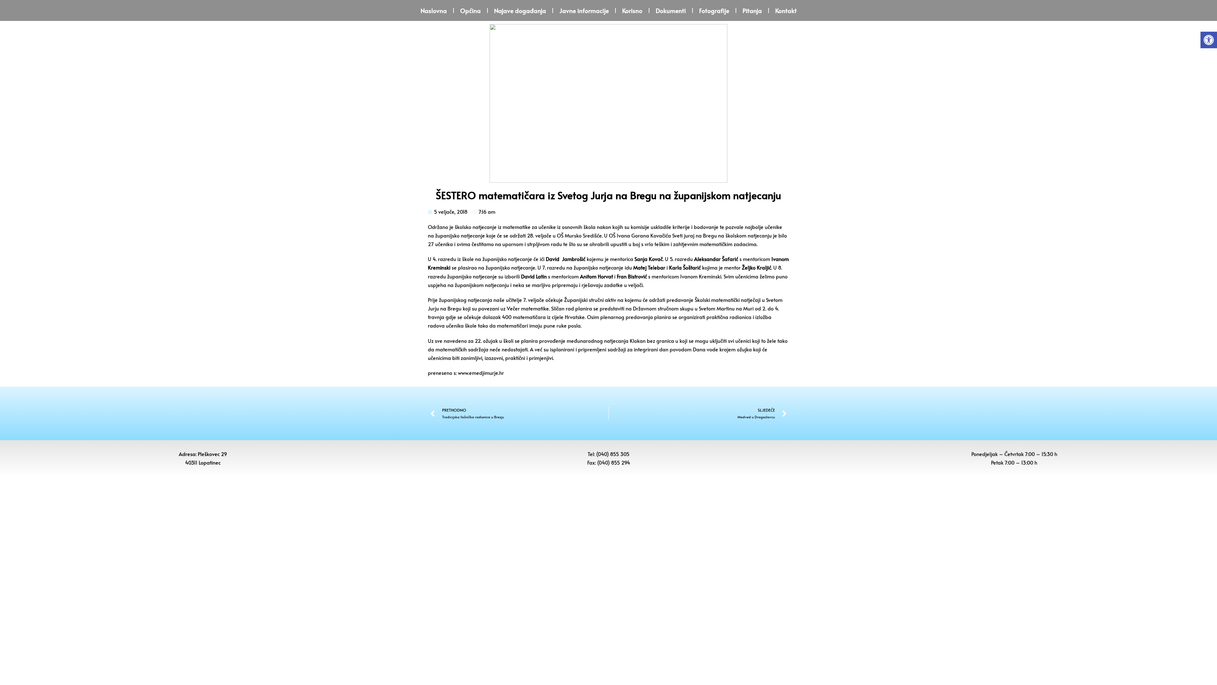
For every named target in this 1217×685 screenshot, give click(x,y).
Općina (470, 10)
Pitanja (752, 10)
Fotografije (714, 10)
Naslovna (434, 10)
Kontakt (786, 10)
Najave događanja (520, 10)
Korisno (632, 10)
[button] (1209, 40)
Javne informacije (584, 10)
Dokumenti (671, 10)
